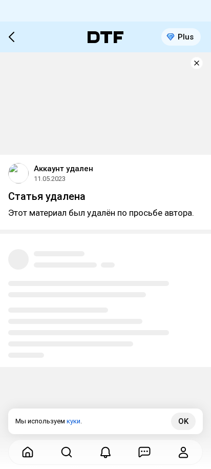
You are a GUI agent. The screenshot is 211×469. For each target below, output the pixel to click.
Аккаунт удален (63, 168)
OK (183, 421)
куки (73, 421)
